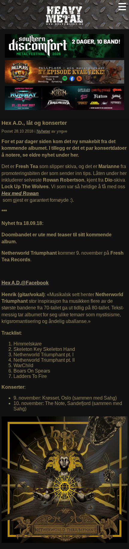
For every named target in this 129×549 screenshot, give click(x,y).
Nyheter (43, 131)
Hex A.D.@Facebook (25, 282)
